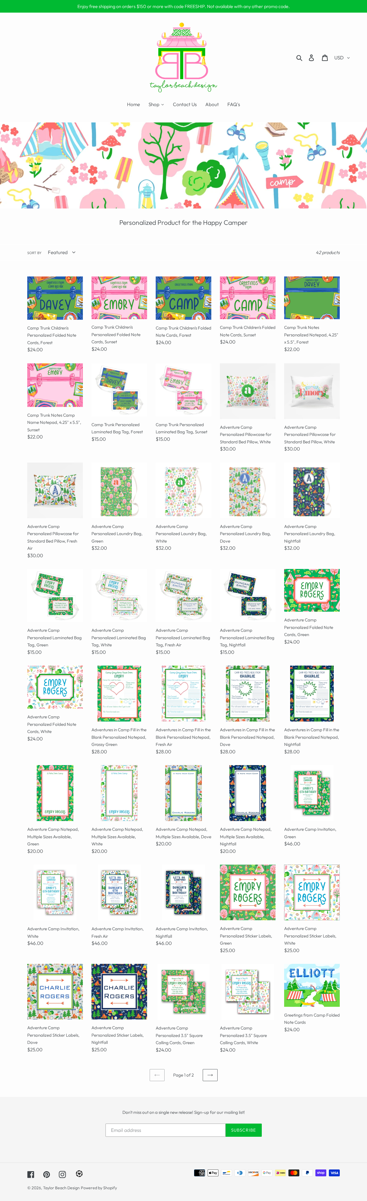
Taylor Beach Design (61, 1187)
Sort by (34, 253)
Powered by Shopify (99, 1187)
